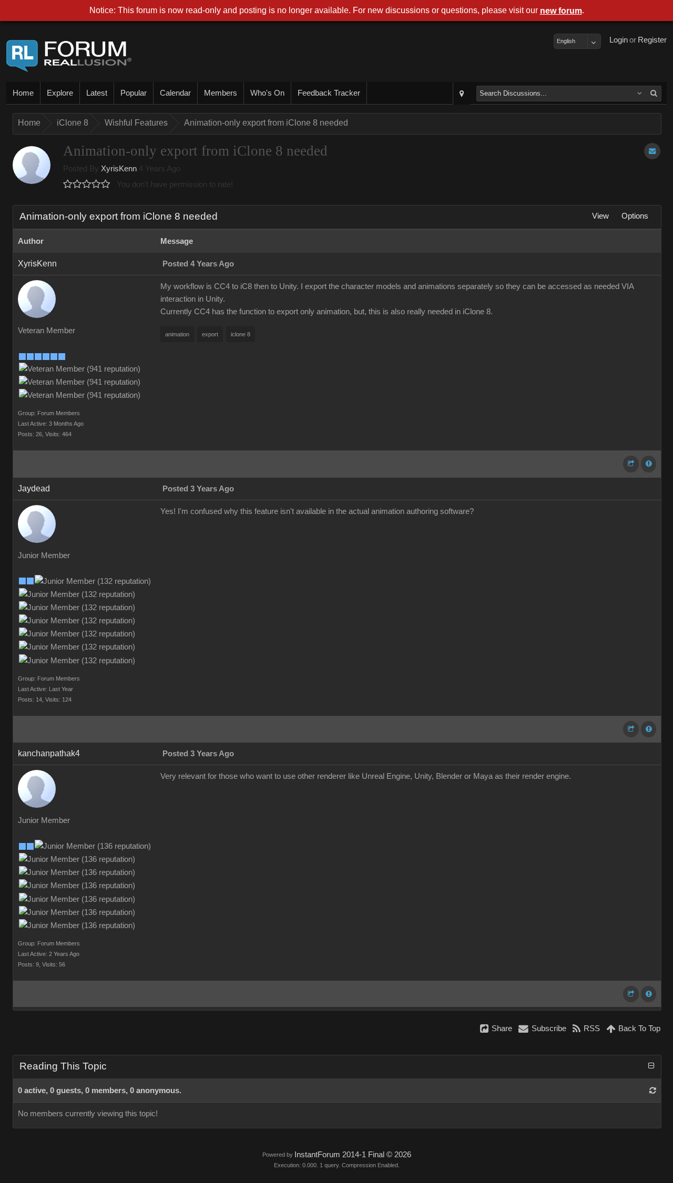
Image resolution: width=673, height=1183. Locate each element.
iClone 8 (72, 122)
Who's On (267, 93)
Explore (60, 93)
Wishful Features (136, 122)
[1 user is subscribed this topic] (652, 151)
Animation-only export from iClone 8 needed (266, 122)
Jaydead (34, 488)
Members (220, 93)
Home (23, 93)
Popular (133, 93)
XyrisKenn (119, 168)
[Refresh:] (652, 1090)
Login (618, 40)
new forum (561, 10)
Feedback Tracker (329, 93)
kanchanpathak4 (49, 753)
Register (652, 40)
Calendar (175, 93)
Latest (96, 93)
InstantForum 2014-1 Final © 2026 (352, 1154)
